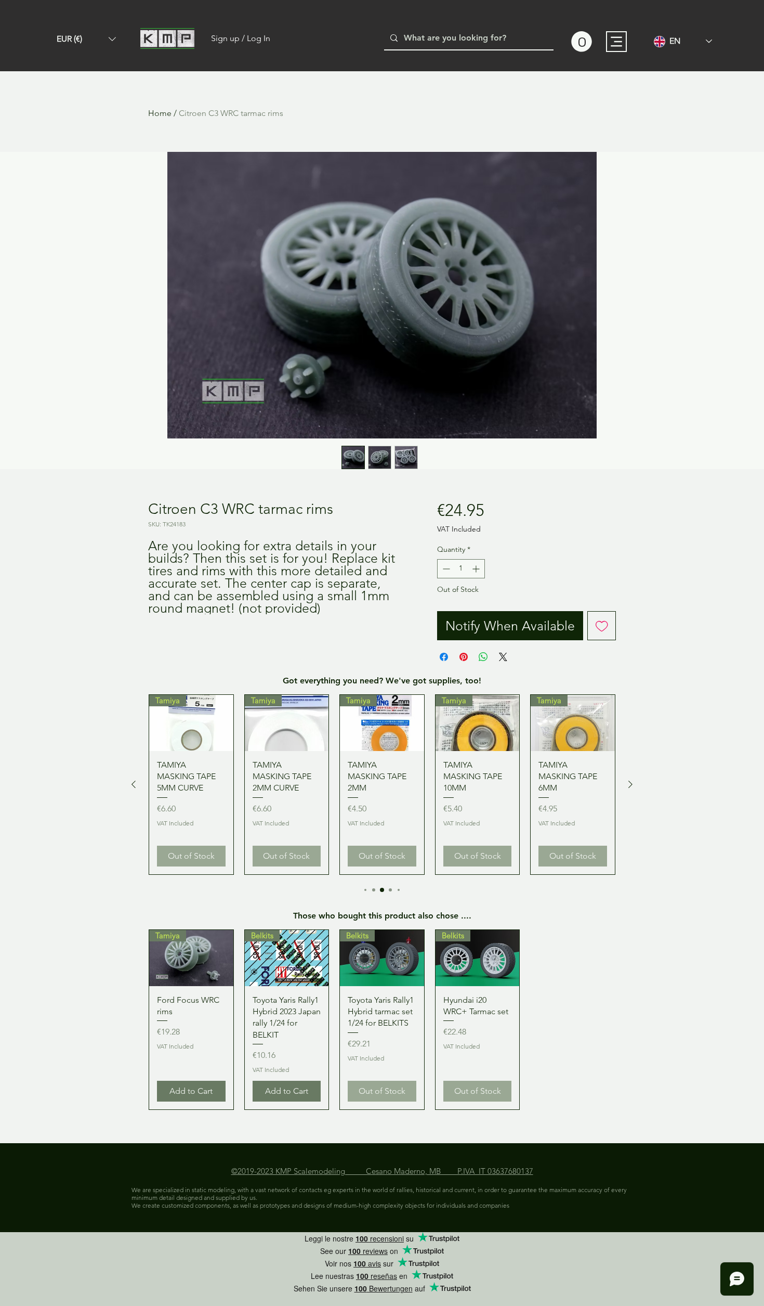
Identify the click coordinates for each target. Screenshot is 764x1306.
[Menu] (616, 41)
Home (160, 113)
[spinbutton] (461, 569)
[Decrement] (445, 569)
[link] (581, 41)
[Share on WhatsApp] (483, 657)
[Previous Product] (133, 784)
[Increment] (476, 569)
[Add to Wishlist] (601, 625)
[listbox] (86, 39)
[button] (86, 39)
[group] (382, 784)
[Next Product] (630, 784)
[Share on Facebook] (444, 657)
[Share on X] (503, 657)
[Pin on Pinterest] (463, 657)
